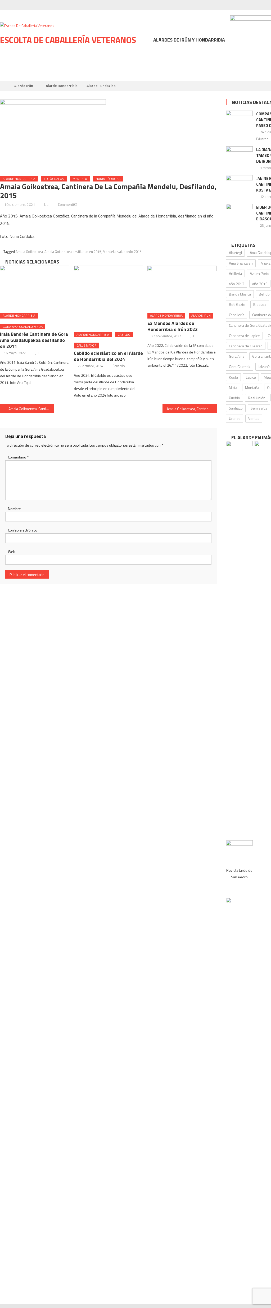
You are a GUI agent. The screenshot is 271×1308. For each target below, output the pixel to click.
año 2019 (260, 284)
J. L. (46, 204)
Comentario (18, 457)
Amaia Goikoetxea (29, 251)
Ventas (253, 418)
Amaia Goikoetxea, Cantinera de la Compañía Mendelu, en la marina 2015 (192, 408)
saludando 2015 (129, 251)
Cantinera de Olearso (246, 346)
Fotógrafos (54, 178)
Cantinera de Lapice (244, 335)
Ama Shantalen (241, 263)
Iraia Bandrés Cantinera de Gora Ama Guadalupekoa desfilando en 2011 (34, 340)
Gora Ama (236, 356)
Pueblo (234, 398)
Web (11, 551)
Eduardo (118, 366)
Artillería (235, 273)
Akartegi (235, 252)
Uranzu (234, 418)
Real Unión (256, 398)
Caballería (236, 314)
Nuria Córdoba (108, 178)
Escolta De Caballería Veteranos (68, 40)
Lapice (251, 377)
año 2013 (236, 284)
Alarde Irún (23, 85)
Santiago (236, 408)
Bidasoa (259, 304)
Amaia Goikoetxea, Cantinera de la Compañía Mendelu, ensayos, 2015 (31, 408)
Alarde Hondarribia (62, 85)
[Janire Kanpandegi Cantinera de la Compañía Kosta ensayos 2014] (239, 184)
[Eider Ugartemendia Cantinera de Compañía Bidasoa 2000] (239, 213)
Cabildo (124, 334)
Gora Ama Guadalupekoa (23, 326)
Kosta (233, 377)
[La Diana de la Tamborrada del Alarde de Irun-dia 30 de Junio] (239, 155)
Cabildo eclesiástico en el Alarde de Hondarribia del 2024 (108, 356)
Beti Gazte (237, 304)
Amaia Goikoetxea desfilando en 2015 (72, 251)
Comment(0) (67, 204)
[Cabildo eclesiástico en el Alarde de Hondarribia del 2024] (108, 297)
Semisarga (259, 408)
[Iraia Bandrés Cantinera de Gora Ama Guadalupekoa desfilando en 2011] (34, 287)
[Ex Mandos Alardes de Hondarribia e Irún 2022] (182, 287)
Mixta (233, 387)
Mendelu (80, 178)
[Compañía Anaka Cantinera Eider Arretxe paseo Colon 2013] (239, 120)
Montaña (252, 387)
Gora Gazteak (239, 366)
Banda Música (240, 294)
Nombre (14, 508)
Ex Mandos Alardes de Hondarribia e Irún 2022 (172, 326)
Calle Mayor (86, 345)
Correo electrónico (22, 530)
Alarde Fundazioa (101, 85)
